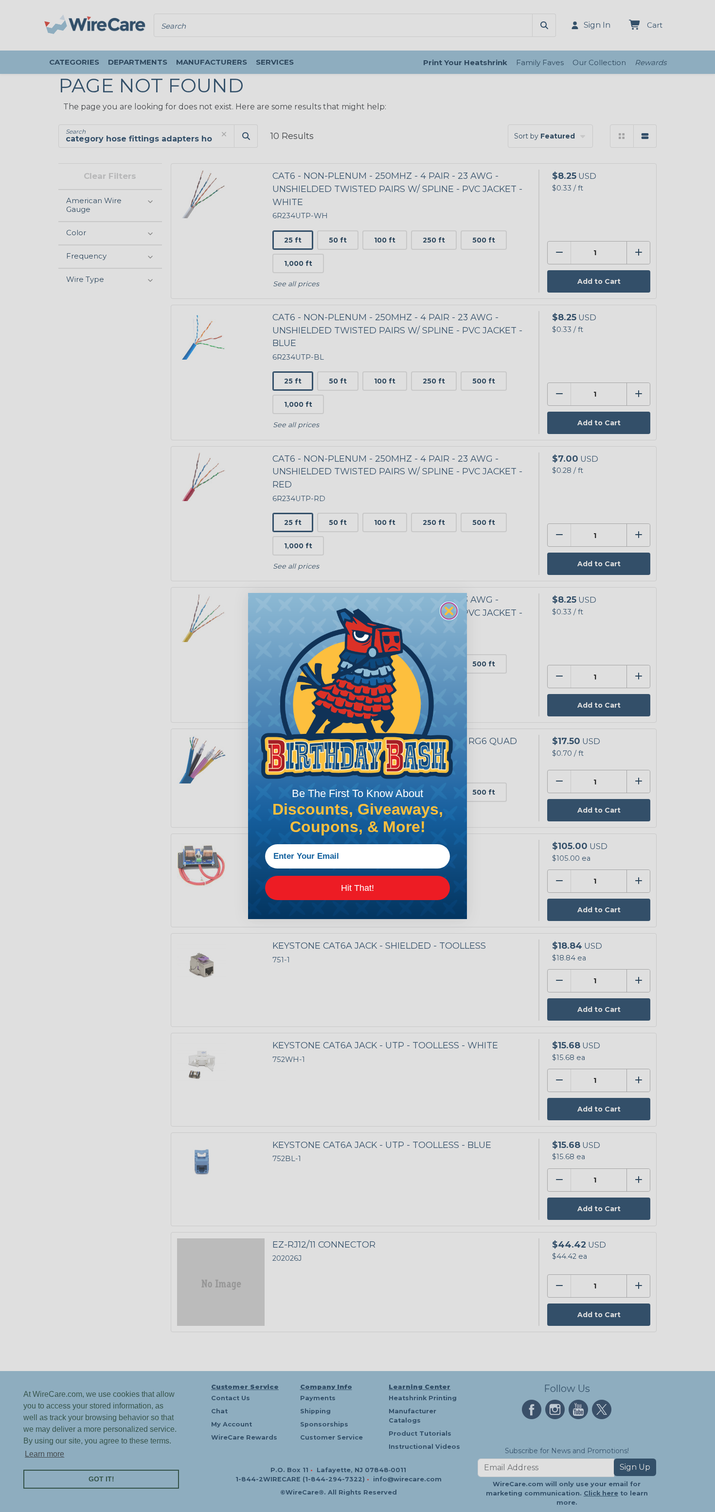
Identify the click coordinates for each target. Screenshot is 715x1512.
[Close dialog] (449, 611)
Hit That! (357, 888)
